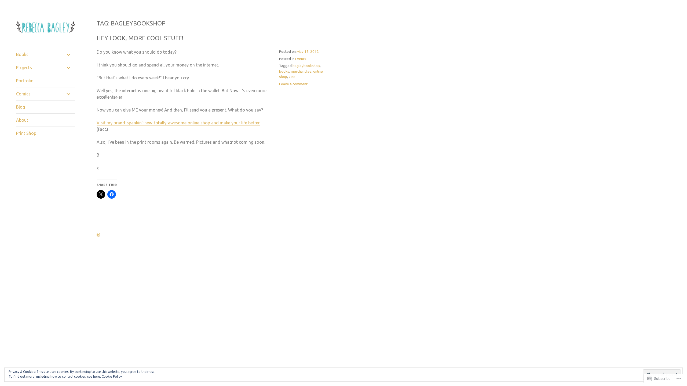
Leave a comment (293, 84)
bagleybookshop (306, 66)
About (22, 120)
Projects (24, 67)
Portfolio (25, 80)
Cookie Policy (112, 376)
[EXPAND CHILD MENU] (68, 54)
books (284, 71)
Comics (23, 93)
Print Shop (26, 133)
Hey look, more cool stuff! (140, 38)
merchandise (301, 71)
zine (292, 77)
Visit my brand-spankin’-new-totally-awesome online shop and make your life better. (178, 122)
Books (22, 54)
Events (300, 59)
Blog (20, 107)
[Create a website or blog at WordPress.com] (98, 235)
